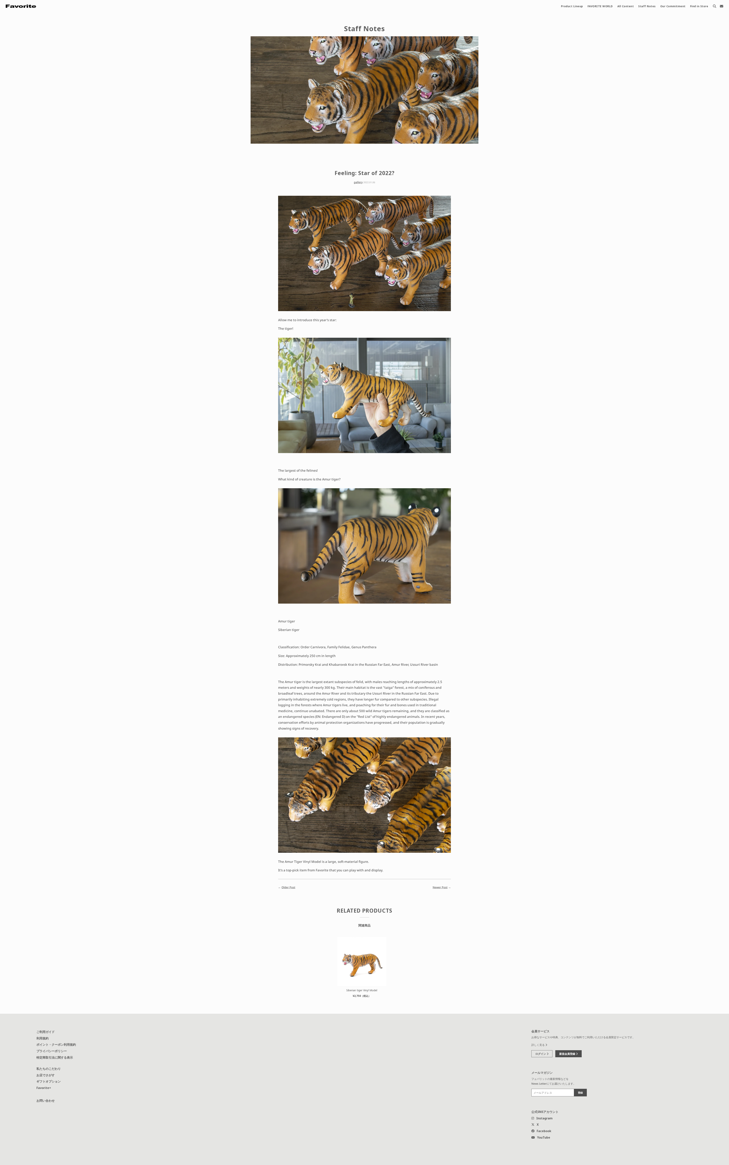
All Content (625, 6)
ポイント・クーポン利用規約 (56, 1044)
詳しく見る (538, 1045)
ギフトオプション (48, 1081)
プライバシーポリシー (51, 1051)
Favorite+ (43, 1088)
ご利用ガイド (45, 1032)
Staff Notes (647, 6)
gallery (358, 182)
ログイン (541, 1054)
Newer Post (440, 887)
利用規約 (42, 1038)
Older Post (288, 887)
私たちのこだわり (48, 1069)
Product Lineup (572, 6)
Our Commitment (673, 6)
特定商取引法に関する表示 (54, 1057)
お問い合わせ (45, 1100)
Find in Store (699, 6)
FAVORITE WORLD (600, 6)
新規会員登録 (567, 1054)
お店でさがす (45, 1075)
